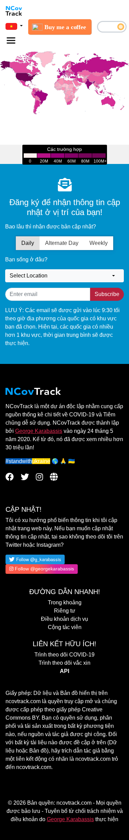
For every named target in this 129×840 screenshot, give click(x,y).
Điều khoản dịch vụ (64, 619)
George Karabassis (38, 431)
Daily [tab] (27, 243)
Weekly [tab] (98, 243)
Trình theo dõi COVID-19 (64, 655)
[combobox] (64, 275)
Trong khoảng (65, 602)
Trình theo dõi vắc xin (64, 663)
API (64, 671)
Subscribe (107, 294)
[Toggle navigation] (11, 40)
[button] (14, 26)
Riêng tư (64, 611)
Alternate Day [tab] (61, 243)
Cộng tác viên (65, 627)
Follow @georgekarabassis (43, 568)
